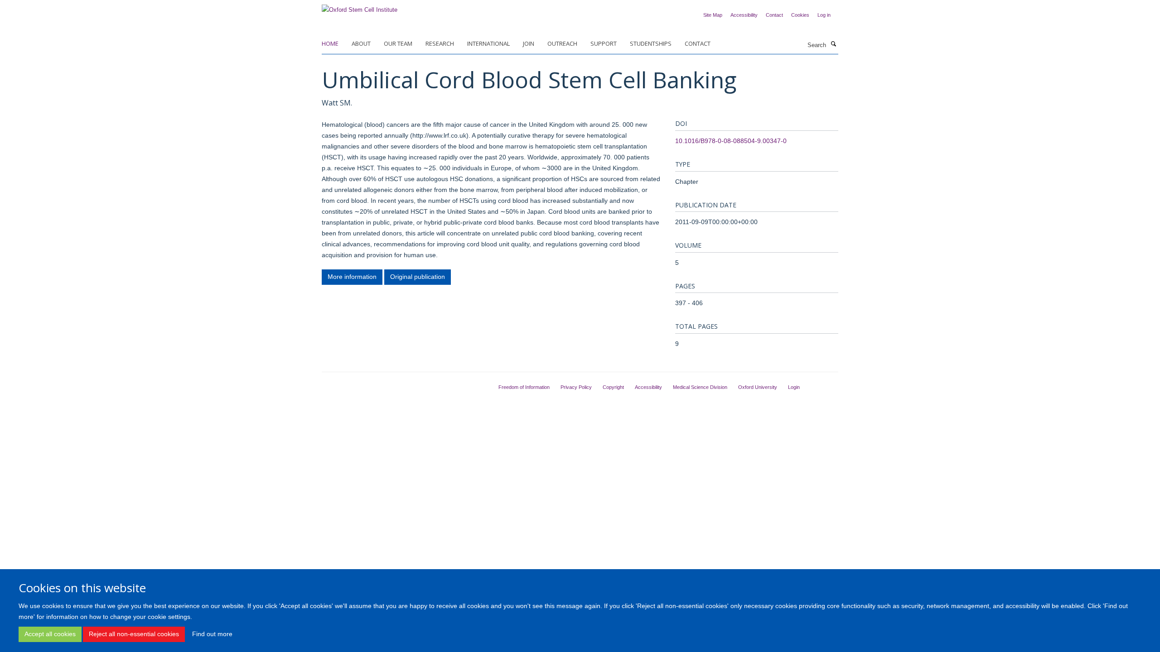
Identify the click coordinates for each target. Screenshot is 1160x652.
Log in (824, 15)
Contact (774, 15)
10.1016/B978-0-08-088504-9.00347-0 (731, 140)
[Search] (833, 44)
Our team (398, 43)
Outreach (562, 43)
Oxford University (757, 387)
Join (528, 43)
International (488, 43)
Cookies (800, 15)
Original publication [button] (417, 276)
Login (794, 387)
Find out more (212, 634)
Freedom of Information (524, 387)
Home (330, 43)
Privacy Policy (576, 387)
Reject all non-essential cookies (134, 634)
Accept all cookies (50, 634)
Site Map (712, 15)
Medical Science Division (700, 387)
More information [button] (352, 276)
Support (603, 43)
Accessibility (744, 15)
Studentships (651, 43)
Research (439, 43)
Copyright (613, 387)
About (361, 43)
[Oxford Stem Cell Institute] (359, 7)
